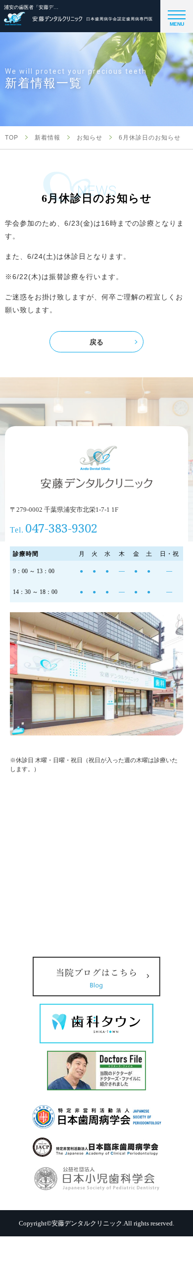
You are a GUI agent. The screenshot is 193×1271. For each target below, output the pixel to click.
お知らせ (89, 138)
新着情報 (47, 138)
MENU (177, 24)
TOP (11, 138)
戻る (96, 342)
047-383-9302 (61, 528)
